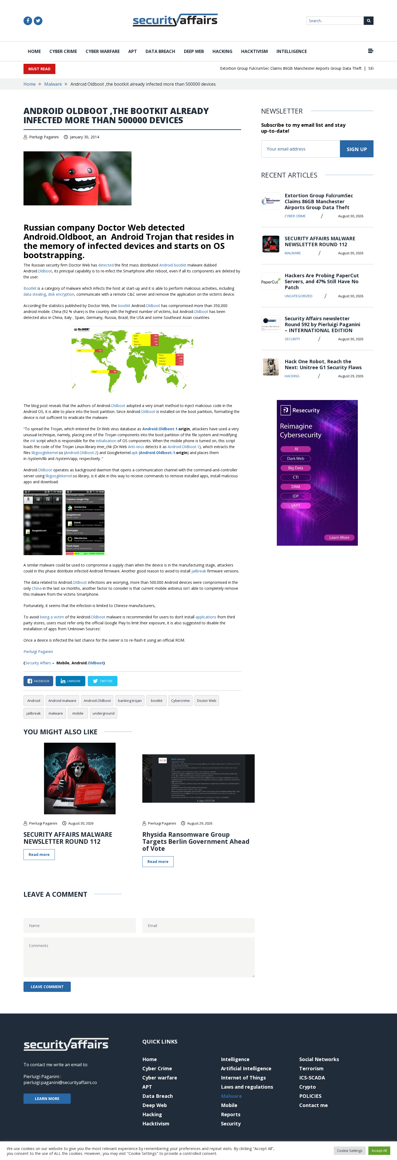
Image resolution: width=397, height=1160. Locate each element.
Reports (230, 1114)
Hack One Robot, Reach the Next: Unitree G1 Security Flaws (323, 364)
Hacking (223, 51)
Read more (39, 854)
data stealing (34, 294)
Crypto (307, 1087)
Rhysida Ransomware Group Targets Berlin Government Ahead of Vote (196, 841)
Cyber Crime (63, 51)
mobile (77, 713)
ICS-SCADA (312, 1077)
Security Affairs (38, 662)
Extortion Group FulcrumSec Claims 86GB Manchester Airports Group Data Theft (279, 68)
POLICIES (310, 1096)
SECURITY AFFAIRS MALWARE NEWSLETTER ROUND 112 (67, 838)
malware (56, 713)
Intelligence (292, 51)
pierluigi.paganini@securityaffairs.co (60, 1082)
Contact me (313, 1105)
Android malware (62, 700)
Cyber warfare (103, 51)
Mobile (229, 1105)
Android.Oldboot (97, 700)
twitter (106, 681)
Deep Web (194, 51)
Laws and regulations (247, 1087)
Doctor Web (206, 700)
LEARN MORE (47, 1098)
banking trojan (130, 700)
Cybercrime (180, 700)
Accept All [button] (379, 1150)
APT (132, 51)
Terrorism (311, 1068)
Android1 (159, 428)
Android (166, 265)
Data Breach (160, 51)
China (37, 588)
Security (292, 338)
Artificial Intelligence (246, 1068)
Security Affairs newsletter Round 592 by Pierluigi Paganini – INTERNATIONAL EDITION (322, 324)
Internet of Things (243, 1077)
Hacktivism (254, 51)
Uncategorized (298, 296)
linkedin (73, 681)
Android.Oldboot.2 (81, 452)
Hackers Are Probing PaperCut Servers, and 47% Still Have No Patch (322, 281)
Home (34, 51)
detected (106, 265)
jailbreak (33, 713)
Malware (53, 84)
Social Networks (319, 1059)
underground (104, 713)
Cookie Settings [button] (349, 1150)
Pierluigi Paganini (44, 136)
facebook (41, 681)
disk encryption (61, 294)
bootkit (156, 700)
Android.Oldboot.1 (183, 446)
